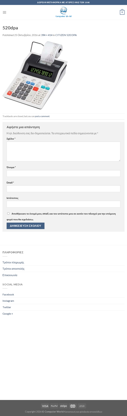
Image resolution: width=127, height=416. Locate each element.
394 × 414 (46, 34)
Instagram (8, 300)
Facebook (8, 294)
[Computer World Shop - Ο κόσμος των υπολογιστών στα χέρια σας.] (63, 12)
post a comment (42, 116)
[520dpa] (35, 74)
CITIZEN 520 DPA (66, 34)
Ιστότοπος (12, 198)
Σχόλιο (11, 138)
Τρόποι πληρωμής (13, 262)
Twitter (6, 307)
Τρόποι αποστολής (13, 268)
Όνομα (11, 167)
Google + (7, 313)
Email (10, 182)
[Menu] (4, 12)
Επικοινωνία (9, 275)
